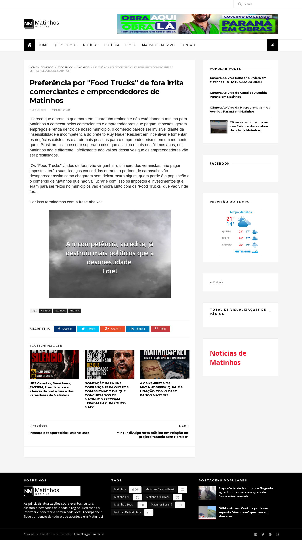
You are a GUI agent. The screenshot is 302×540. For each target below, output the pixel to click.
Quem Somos (66, 45)
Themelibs (64, 534)
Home (43, 45)
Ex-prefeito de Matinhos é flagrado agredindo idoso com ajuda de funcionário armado (245, 492)
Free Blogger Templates (89, 534)
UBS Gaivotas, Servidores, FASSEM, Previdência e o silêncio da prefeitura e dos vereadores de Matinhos (52, 389)
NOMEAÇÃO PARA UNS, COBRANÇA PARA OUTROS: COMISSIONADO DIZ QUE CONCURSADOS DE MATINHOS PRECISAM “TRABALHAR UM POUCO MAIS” (107, 395)
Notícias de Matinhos (228, 358)
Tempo (131, 45)
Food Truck (65, 67)
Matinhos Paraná (161, 504)
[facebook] (255, 534)
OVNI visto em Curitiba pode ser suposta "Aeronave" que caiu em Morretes (243, 512)
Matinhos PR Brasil (157, 497)
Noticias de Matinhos (127, 512)
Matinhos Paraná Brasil (160, 489)
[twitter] (263, 534)
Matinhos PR (122, 497)
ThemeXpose (46, 534)
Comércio (47, 67)
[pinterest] (270, 534)
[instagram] (277, 534)
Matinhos (83, 67)
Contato (188, 45)
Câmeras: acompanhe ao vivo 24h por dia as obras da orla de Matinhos (249, 126)
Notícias (91, 45)
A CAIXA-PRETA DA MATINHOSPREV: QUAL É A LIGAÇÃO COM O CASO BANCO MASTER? (161, 389)
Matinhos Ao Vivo (158, 45)
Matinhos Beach (124, 504)
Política (111, 45)
